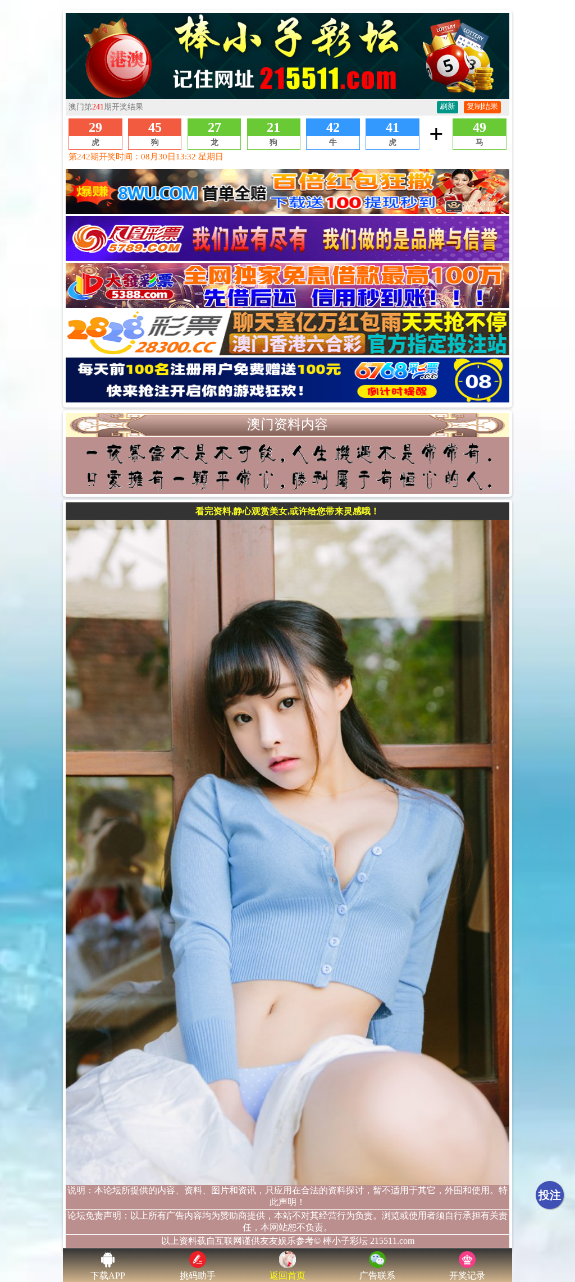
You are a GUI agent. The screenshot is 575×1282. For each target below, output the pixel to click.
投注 (550, 1195)
